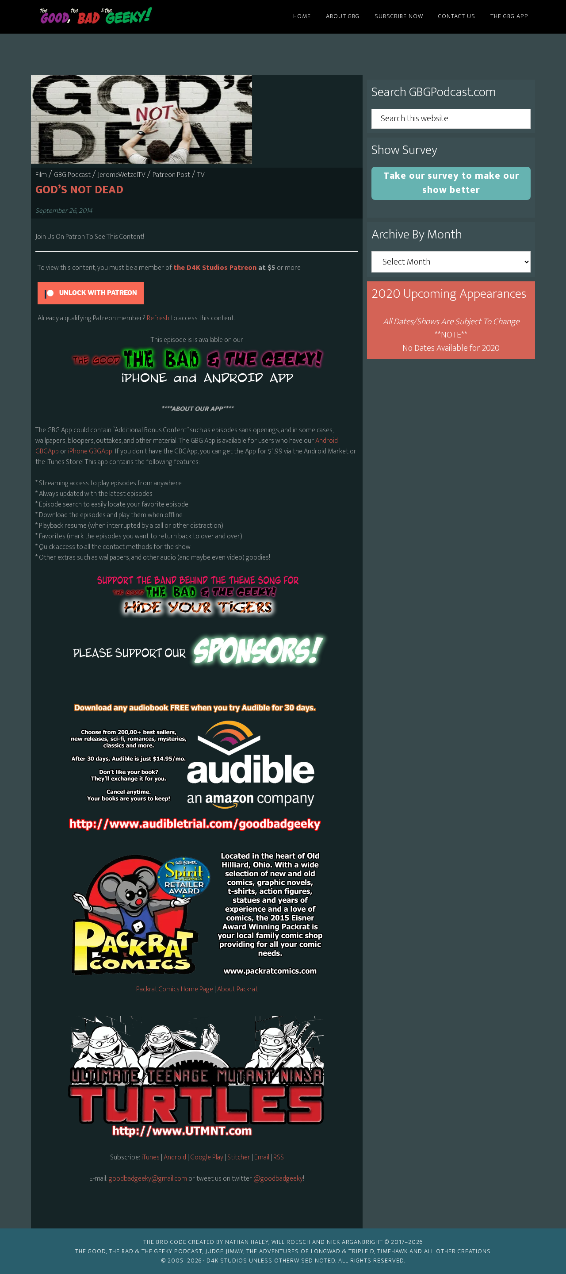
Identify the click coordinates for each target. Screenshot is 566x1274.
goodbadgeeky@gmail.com (148, 1179)
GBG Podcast (72, 175)
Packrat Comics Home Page (174, 989)
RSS (278, 1157)
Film (41, 175)
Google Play (206, 1157)
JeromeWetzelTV (121, 175)
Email (262, 1157)
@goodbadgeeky (278, 1179)
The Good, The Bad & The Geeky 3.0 (110, 17)
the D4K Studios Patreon (214, 268)
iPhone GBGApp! (90, 451)
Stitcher (238, 1157)
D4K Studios (227, 1260)
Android (175, 1157)
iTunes (151, 1157)
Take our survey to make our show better (451, 183)
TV (201, 175)
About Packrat (237, 989)
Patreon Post (171, 175)
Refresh (158, 318)
